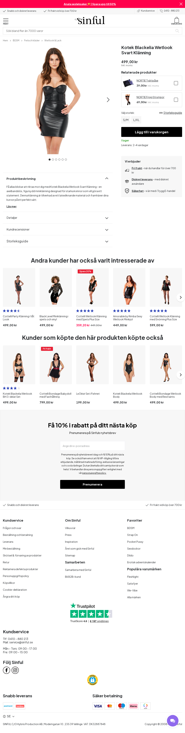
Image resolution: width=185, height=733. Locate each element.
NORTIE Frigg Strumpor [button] (150, 97)
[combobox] (89, 30)
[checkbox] (176, 83)
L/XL (136, 120)
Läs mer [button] (12, 206)
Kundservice (148, 10)
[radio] (4, 310)
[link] (5, 40)
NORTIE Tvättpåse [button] (147, 80)
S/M (125, 120)
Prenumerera (92, 484)
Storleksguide (17, 241)
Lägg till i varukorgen (151, 132)
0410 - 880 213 (171, 10)
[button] (181, 4)
